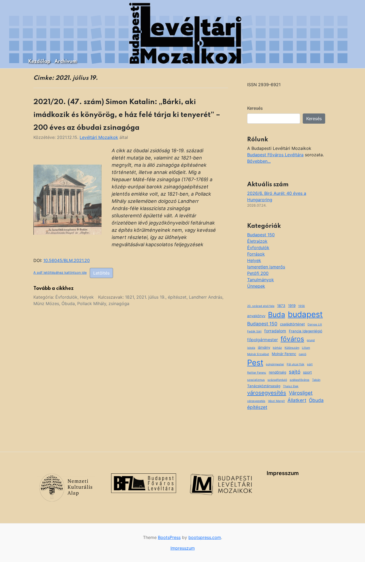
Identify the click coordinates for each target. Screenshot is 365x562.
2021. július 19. (150, 297)
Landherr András (205, 297)
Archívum (66, 61)
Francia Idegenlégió (305, 331)
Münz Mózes (46, 303)
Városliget (301, 393)
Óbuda (68, 303)
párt (310, 364)
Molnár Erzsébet (258, 354)
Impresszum (283, 473)
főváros (292, 339)
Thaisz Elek (290, 386)
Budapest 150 (261, 234)
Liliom (306, 348)
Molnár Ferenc (284, 354)
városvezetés (256, 401)
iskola (251, 348)
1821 (129, 297)
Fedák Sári (254, 331)
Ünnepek (256, 286)
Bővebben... (259, 161)
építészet (177, 297)
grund (311, 340)
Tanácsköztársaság (263, 386)
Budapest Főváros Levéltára (275, 154)
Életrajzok (257, 241)
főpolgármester (262, 339)
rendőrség (277, 372)
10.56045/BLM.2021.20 (66, 260)
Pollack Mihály (91, 303)
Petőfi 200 (258, 273)
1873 (281, 305)
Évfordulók (66, 297)
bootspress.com (204, 537)
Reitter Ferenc (256, 372)
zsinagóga (118, 303)
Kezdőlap (39, 61)
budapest (305, 314)
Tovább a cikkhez (53, 288)
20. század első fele (260, 306)
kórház (277, 348)
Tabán (316, 380)
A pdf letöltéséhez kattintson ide (60, 273)
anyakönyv (256, 316)
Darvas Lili (315, 324)
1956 (301, 306)
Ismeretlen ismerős (266, 266)
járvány (264, 347)
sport (307, 372)
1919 (292, 305)
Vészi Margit (276, 401)
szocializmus (256, 380)
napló (302, 354)
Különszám (292, 348)
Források (256, 254)
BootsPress (169, 537)
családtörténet (292, 324)
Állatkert (297, 400)
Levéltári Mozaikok (99, 137)
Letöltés (101, 273)
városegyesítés (266, 392)
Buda (276, 314)
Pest (255, 362)
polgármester (275, 364)
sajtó (294, 372)
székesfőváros (299, 380)
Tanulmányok (260, 279)
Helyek (87, 297)
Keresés (255, 108)
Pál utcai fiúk (295, 364)
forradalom (275, 330)
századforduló (277, 380)
